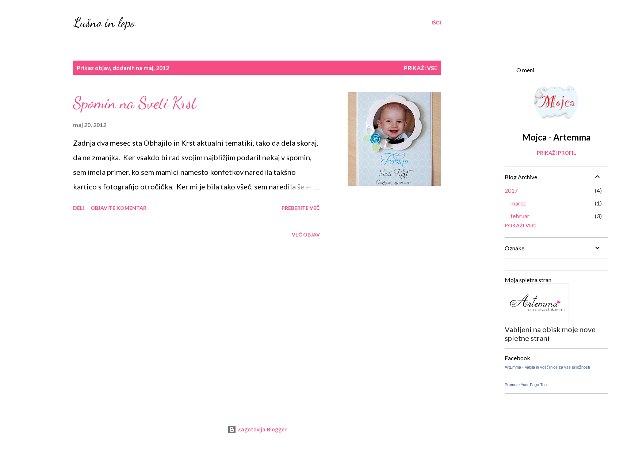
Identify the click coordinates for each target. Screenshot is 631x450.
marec (518, 203)
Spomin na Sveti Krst (134, 102)
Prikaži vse (420, 67)
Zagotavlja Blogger (261, 429)
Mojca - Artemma (556, 137)
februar (519, 215)
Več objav (306, 234)
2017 (511, 190)
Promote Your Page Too (526, 384)
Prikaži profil (556, 153)
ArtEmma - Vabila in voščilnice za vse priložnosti (547, 367)
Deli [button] (78, 208)
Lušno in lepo (104, 22)
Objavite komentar (118, 208)
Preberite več (301, 208)
